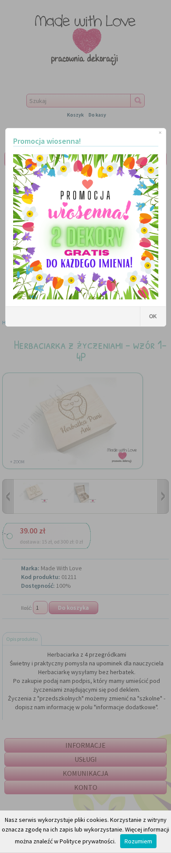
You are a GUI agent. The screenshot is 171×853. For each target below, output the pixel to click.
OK (153, 316)
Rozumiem (138, 841)
